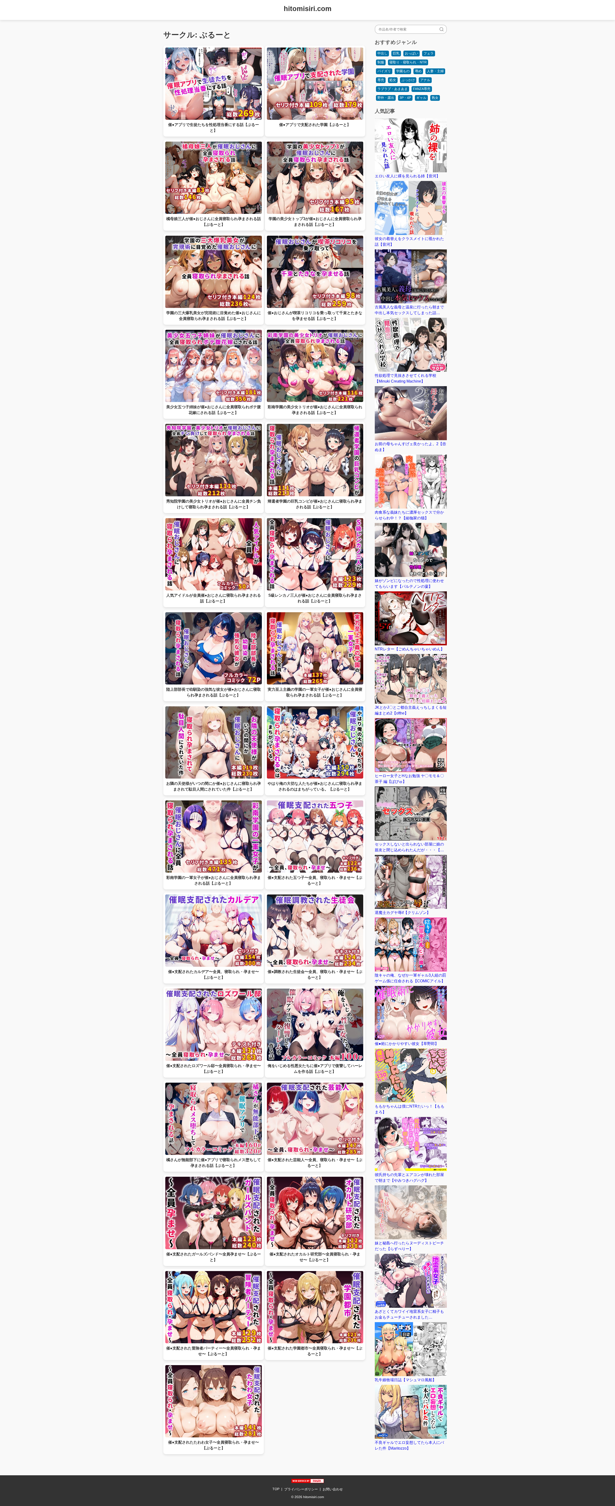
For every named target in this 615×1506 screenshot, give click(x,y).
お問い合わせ (333, 1489)
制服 (380, 62)
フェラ (429, 53)
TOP (275, 1489)
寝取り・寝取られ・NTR (408, 62)
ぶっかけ (408, 80)
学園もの (403, 71)
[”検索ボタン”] (441, 29)
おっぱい (411, 53)
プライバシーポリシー (301, 1489)
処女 (392, 80)
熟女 (435, 98)
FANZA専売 (421, 89)
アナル (425, 80)
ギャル (421, 98)
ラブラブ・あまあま (392, 89)
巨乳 (396, 53)
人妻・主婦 (435, 71)
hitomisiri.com (308, 8)
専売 (380, 80)
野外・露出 (385, 98)
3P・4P (405, 98)
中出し (382, 53)
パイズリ (384, 71)
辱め (418, 71)
